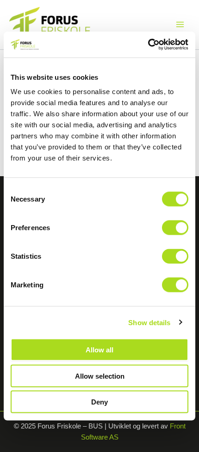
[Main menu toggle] (180, 24)
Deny (99, 402)
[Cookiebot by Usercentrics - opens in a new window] (147, 45)
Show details (149, 322)
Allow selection (99, 376)
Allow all (99, 350)
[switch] (175, 227)
